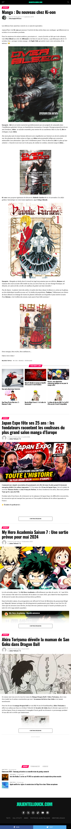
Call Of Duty (17, 818)
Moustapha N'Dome (15, 18)
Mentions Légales (58, 818)
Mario (26, 818)
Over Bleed (28, 360)
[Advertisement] (35, 751)
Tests (8, 818)
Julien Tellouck (14, 439)
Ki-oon (15, 360)
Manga (21, 360)
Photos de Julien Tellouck (40, 818)
